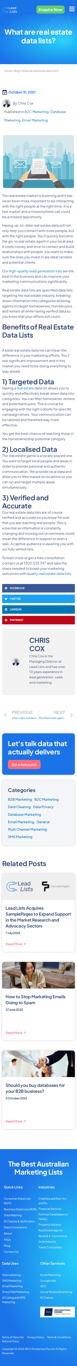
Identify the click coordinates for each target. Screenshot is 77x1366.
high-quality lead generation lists (35, 271)
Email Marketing (35, 120)
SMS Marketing (20, 836)
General (43, 822)
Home (8, 70)
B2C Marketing (37, 111)
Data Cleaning (19, 807)
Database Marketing (24, 814)
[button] (38, 588)
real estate (25, 388)
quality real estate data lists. (49, 573)
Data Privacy (43, 807)
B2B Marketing (20, 799)
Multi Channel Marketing (27, 829)
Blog (17, 70)
